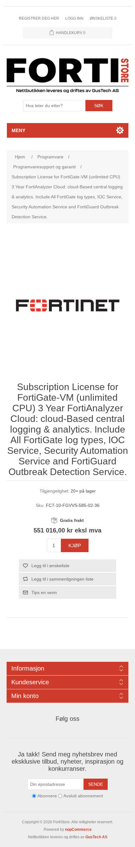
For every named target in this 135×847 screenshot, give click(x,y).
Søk (98, 105)
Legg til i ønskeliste (50, 565)
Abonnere (47, 795)
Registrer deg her (39, 18)
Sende (95, 784)
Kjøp (74, 545)
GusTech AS (96, 837)
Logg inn (74, 18)
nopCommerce (78, 829)
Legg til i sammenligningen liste (62, 579)
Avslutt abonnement (83, 795)
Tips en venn (44, 592)
